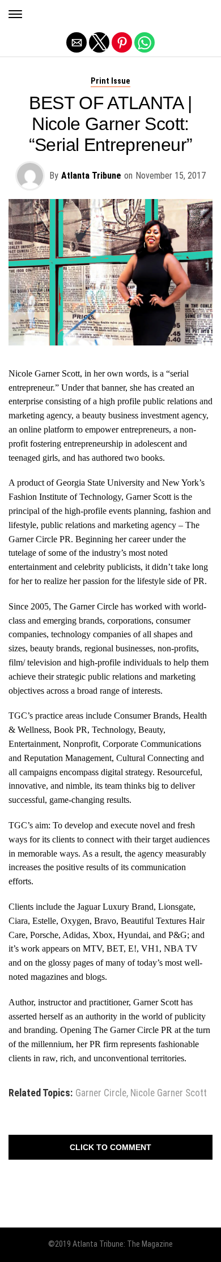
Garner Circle (100, 1093)
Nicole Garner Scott (168, 1093)
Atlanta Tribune (91, 175)
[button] (15, 14)
